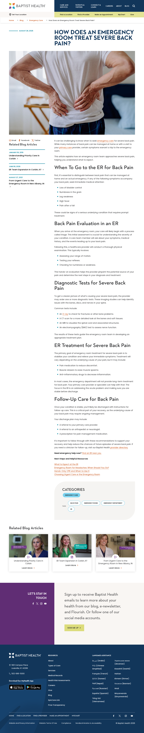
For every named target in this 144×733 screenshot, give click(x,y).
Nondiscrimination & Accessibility (88, 723)
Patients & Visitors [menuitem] (79, 6)
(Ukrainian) (122, 662)
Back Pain (74, 503)
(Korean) (99, 678)
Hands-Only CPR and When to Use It (71, 471)
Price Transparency (56, 705)
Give (132, 14)
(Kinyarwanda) (121, 695)
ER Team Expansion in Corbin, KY (25, 169)
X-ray (65, 314)
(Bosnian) (123, 683)
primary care (65, 147)
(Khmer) (122, 678)
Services (51, 670)
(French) (100, 674)
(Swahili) (122, 669)
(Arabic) (98, 661)
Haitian (118, 674)
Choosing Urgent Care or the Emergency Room (77, 474)
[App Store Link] (16, 687)
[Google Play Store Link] (33, 687)
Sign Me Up (73, 627)
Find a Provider (84, 14)
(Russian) (100, 688)
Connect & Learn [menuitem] (96, 6)
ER (71, 509)
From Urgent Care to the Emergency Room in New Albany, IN (26, 182)
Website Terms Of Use (48, 723)
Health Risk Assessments (59, 680)
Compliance (66, 723)
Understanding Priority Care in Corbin (24, 157)
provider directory (119, 447)
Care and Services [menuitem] (64, 6)
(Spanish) (100, 693)
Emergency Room (91, 503)
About (50, 661)
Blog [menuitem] (127, 6)
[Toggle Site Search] (134, 6)
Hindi (117, 688)
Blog (50, 695)
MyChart (121, 14)
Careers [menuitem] (109, 6)
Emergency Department (113, 503)
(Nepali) (98, 683)
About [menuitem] (119, 6)
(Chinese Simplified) (98, 667)
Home (11, 716)
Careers (51, 685)
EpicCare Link (54, 700)
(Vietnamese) (98, 700)
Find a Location (66, 14)
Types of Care (54, 665)
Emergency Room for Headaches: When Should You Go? (81, 467)
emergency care (105, 140)
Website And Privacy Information (22, 723)
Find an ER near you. (91, 453)
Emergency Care (71, 495)
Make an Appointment (104, 14)
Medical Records (55, 675)
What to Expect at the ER (66, 464)
